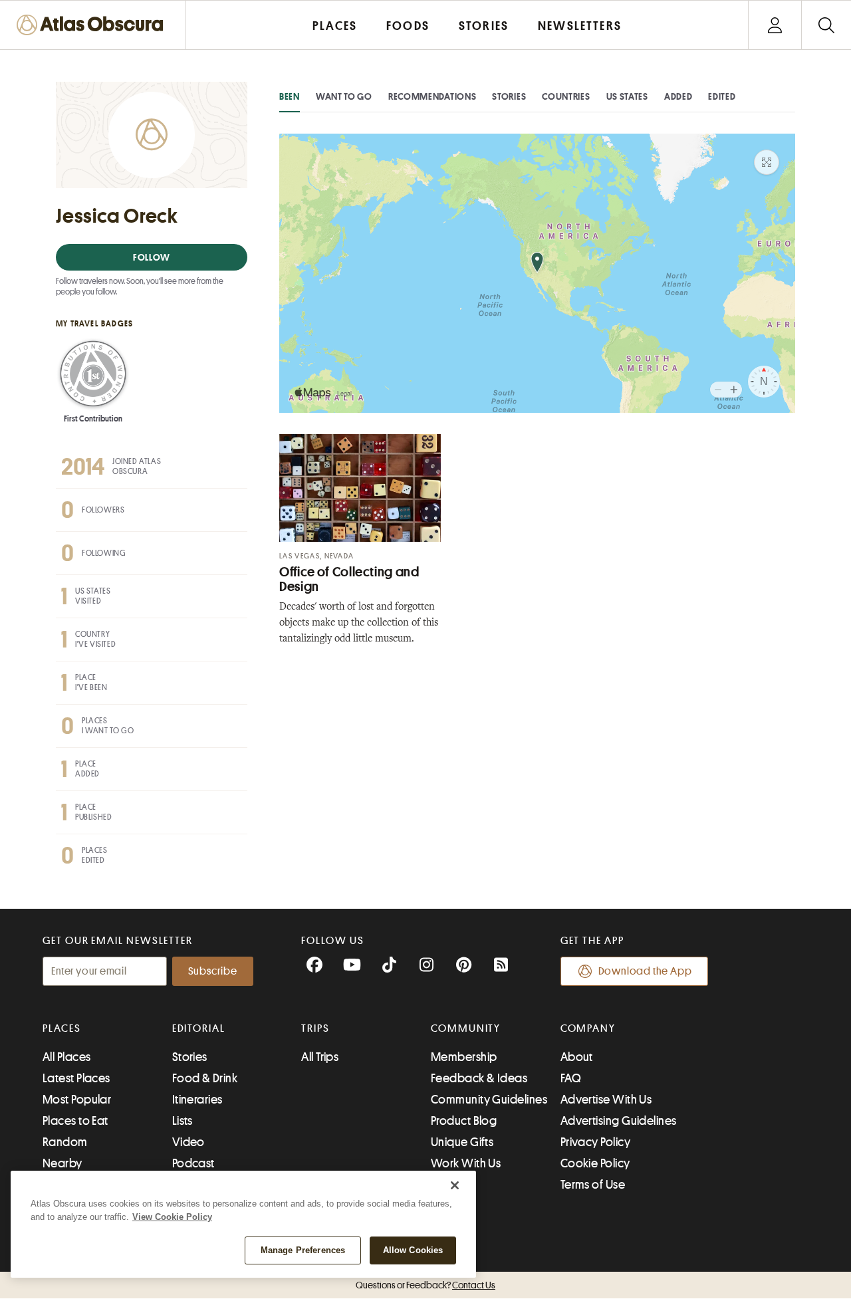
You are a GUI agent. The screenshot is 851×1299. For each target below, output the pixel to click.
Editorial (198, 1028)
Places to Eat (75, 1121)
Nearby (62, 1163)
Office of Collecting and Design (349, 579)
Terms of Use (592, 1184)
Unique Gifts (462, 1142)
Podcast (193, 1163)
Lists (182, 1121)
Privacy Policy (595, 1142)
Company (588, 1028)
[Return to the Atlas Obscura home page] (93, 25)
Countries (566, 96)
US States (627, 96)
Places (62, 1028)
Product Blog (464, 1121)
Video (188, 1142)
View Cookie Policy (172, 1217)
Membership (464, 1057)
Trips (315, 1028)
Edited (721, 96)
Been (289, 96)
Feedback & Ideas (479, 1078)
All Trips (319, 1057)
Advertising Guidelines (618, 1121)
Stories (509, 96)
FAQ (570, 1078)
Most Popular (77, 1099)
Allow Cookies (413, 1250)
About (576, 1057)
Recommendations (432, 96)
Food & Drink (204, 1078)
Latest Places (76, 1078)
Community (466, 1028)
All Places (67, 1057)
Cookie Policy (595, 1163)
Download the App (645, 971)
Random (65, 1142)
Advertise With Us (606, 1099)
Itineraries (197, 1099)
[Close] (454, 1185)
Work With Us (466, 1163)
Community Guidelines (489, 1099)
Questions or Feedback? (425, 1285)
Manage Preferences (303, 1250)
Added (678, 96)
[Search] (826, 25)
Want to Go (344, 96)
